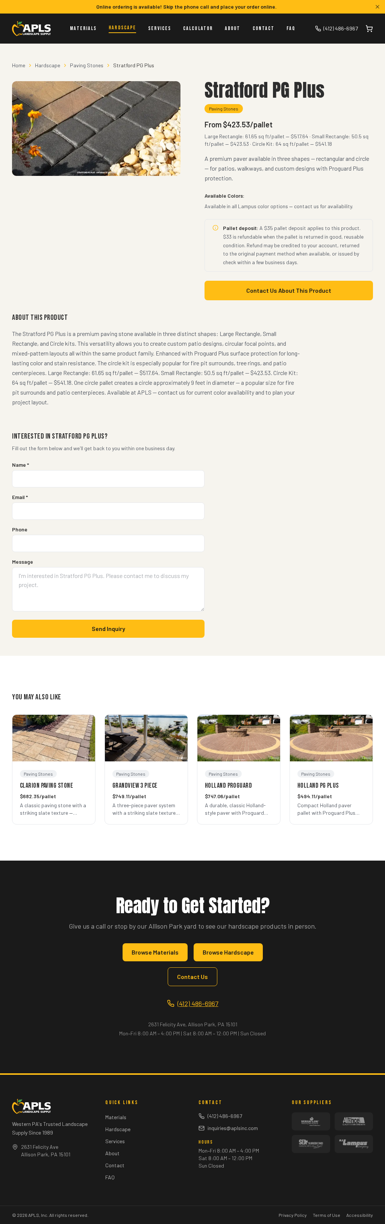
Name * (20, 464)
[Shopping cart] (369, 28)
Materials (83, 28)
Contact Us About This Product (288, 290)
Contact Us (192, 976)
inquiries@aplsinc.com (233, 1128)
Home (18, 65)
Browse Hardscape (228, 952)
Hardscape (122, 27)
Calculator (198, 28)
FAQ (291, 28)
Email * (20, 497)
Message (22, 561)
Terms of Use (326, 1215)
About (233, 28)
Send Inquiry (108, 628)
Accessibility (359, 1215)
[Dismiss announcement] (377, 7)
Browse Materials (155, 952)
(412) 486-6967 (340, 28)
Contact (264, 28)
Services (159, 28)
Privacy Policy (293, 1215)
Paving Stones (86, 65)
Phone (19, 529)
